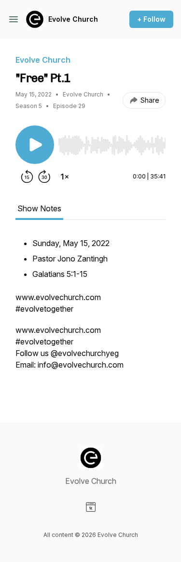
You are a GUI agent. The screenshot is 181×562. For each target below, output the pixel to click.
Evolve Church (73, 19)
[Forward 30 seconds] (44, 176)
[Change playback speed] (64, 176)
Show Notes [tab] (39, 208)
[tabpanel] (90, 313)
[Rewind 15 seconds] (27, 176)
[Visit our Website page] (91, 507)
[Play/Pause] (34, 144)
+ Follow (151, 19)
